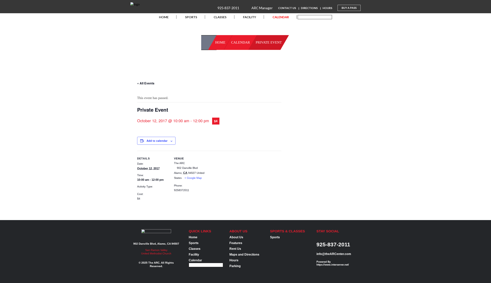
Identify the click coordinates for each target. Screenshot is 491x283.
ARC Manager (262, 8)
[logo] (135, 5)
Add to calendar (157, 141)
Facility (249, 17)
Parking (235, 266)
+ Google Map (193, 177)
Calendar (281, 17)
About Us (236, 237)
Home (164, 17)
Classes (220, 17)
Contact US (287, 8)
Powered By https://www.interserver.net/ (332, 263)
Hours (327, 8)
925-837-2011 (228, 8)
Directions (309, 8)
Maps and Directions (244, 254)
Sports (191, 17)
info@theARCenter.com (333, 254)
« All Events (145, 83)
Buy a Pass (349, 7)
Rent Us (235, 248)
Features (235, 243)
